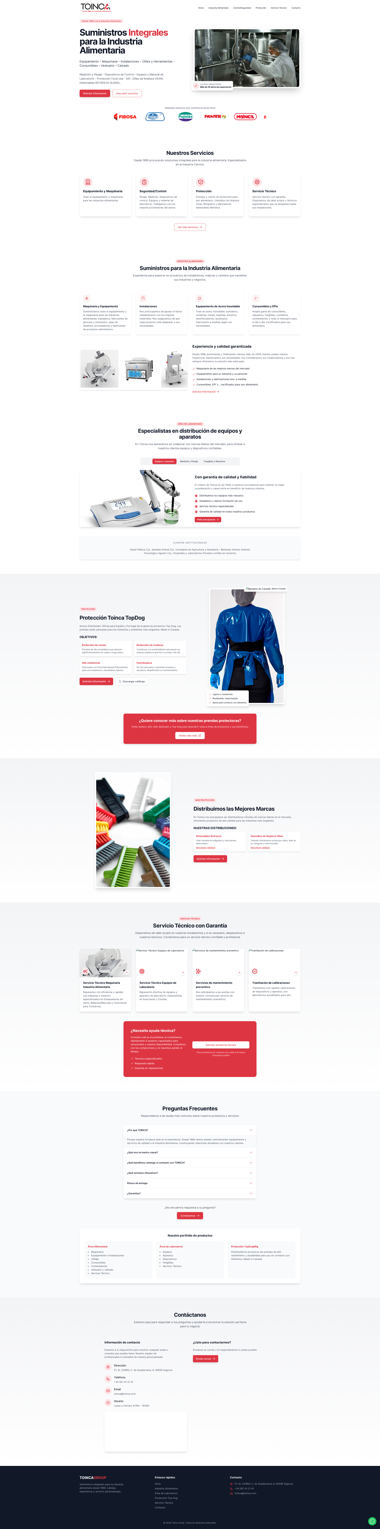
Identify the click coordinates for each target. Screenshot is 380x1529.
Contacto (296, 8)
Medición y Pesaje (189, 461)
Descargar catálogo (134, 681)
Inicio (158, 1483)
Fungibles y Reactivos (214, 461)
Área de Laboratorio (166, 1493)
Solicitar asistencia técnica (221, 1044)
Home (201, 8)
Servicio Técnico (279, 8)
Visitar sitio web (188, 735)
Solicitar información (95, 93)
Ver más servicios (188, 227)
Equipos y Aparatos (164, 461)
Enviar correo (203, 1358)
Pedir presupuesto (206, 519)
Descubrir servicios (127, 93)
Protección (261, 8)
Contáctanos (187, 1215)
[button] (247, 646)
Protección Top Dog (166, 1497)
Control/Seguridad (242, 8)
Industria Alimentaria (218, 8)
